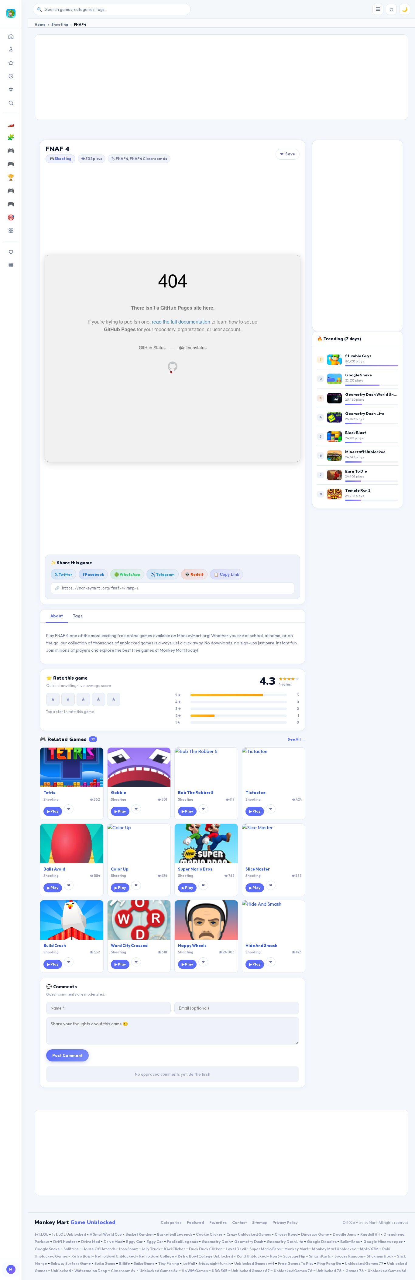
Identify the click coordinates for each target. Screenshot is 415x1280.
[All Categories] (10, 230)
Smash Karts (320, 1256)
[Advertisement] (221, 77)
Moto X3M (369, 1248)
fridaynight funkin (214, 1263)
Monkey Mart (296, 1248)
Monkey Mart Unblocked (334, 1248)
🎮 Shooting (60, 158)
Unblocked (61, 1270)
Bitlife (125, 1263)
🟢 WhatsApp (127, 574)
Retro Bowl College (157, 1256)
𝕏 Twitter (63, 574)
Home (40, 24)
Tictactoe (255, 792)
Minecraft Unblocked (365, 451)
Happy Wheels (192, 945)
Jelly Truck (151, 1248)
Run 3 (275, 1256)
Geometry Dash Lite (364, 413)
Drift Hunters (65, 1241)
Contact (239, 1222)
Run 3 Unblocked (252, 1256)
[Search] (10, 103)
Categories (171, 1222)
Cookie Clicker (209, 1234)
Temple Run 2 (358, 490)
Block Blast (355, 432)
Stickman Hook (380, 1256)
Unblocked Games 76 (293, 1270)
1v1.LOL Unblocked (69, 1234)
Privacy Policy (285, 1222)
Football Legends (183, 1241)
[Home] (10, 36)
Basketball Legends (175, 1234)
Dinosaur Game (315, 1234)
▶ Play (52, 811)
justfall (189, 1263)
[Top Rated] (10, 63)
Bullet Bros (350, 1241)
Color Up (120, 869)
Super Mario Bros (195, 869)
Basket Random (139, 1234)
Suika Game (105, 1263)
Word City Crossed (129, 945)
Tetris (49, 792)
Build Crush (54, 945)
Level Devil (236, 1248)
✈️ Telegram (162, 574)
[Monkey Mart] (11, 13)
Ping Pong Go (329, 1263)
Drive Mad (91, 1241)
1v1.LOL (42, 1234)
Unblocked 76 (328, 1270)
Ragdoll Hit (370, 1234)
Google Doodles (322, 1241)
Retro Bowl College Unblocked (206, 1256)
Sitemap (259, 1222)
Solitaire (71, 1248)
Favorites (218, 1222)
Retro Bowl (81, 1256)
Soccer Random (349, 1256)
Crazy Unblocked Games (249, 1234)
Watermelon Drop (91, 1270)
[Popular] (10, 49)
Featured (195, 1222)
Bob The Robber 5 (196, 792)
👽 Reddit (194, 574)
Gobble (118, 792)
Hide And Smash (261, 945)
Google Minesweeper (383, 1241)
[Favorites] (10, 251)
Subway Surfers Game (71, 1263)
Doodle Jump (345, 1234)
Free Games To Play (296, 1263)
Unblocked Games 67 (250, 1270)
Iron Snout (128, 1248)
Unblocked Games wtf (254, 1263)
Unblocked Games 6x (158, 1270)
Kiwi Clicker (175, 1248)
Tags (78, 616)
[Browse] (10, 265)
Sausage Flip (294, 1256)
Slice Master (257, 869)
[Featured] (10, 89)
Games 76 (354, 1270)
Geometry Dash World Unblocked (377, 394)
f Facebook (93, 574)
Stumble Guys (358, 355)
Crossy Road (286, 1234)
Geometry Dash (216, 1241)
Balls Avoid (54, 869)
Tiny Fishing (169, 1263)
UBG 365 (219, 1270)
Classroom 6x (123, 1270)
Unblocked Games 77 (364, 1263)
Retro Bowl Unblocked (115, 1256)
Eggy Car (134, 1241)
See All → (296, 739)
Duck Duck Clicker (206, 1248)
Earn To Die (356, 471)
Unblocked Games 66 (387, 1270)
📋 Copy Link (226, 574)
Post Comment (67, 1055)
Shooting (59, 24)
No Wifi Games (195, 1270)
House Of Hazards (99, 1248)
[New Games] (10, 76)
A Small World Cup (106, 1234)
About (56, 616)
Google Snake (358, 374)
